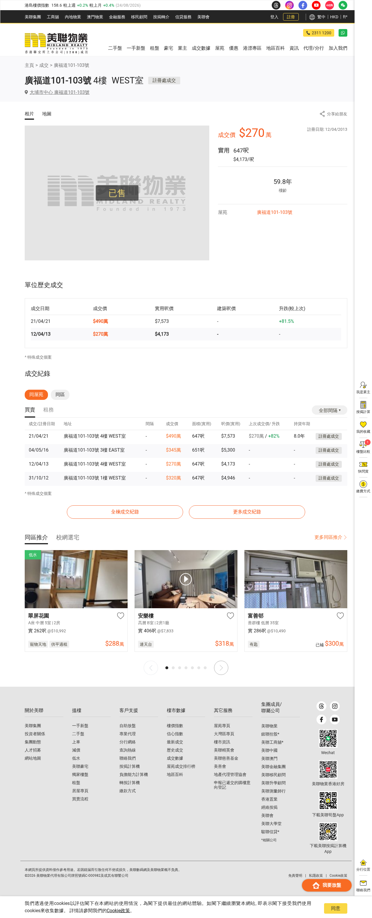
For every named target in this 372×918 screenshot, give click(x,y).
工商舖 (53, 17)
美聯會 (203, 17)
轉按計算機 (129, 782)
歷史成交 (175, 750)
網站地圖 (33, 758)
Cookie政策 (118, 910)
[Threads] (321, 706)
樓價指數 (175, 725)
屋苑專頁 (222, 725)
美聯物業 (269, 726)
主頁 (29, 65)
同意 (335, 908)
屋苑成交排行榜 (181, 766)
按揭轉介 (161, 17)
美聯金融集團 (273, 766)
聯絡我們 (127, 758)
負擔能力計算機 (133, 774)
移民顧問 (139, 17)
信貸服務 (183, 17)
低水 (76, 758)
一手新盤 (80, 725)
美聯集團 (33, 17)
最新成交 (175, 742)
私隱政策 (316, 876)
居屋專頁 (80, 790)
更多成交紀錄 (247, 512)
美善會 (220, 766)
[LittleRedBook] (328, 769)
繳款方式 (127, 790)
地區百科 (175, 774)
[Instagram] (335, 706)
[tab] (30, 410)
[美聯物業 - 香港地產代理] (56, 43)
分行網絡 (127, 742)
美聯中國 (269, 750)
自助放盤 (127, 725)
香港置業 (269, 799)
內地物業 (73, 17)
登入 (274, 17)
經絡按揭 (269, 807)
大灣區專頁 (224, 733)
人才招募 (33, 750)
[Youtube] (335, 719)
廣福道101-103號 (71, 65)
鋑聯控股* (270, 734)
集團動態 (33, 742)
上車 (76, 742)
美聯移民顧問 (273, 774)
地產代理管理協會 (230, 774)
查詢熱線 (127, 750)
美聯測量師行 (273, 791)
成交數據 (175, 758)
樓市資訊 (222, 742)
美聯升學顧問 (273, 783)
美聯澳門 (269, 758)
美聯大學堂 (271, 823)
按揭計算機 (129, 766)
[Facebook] (321, 719)
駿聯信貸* (270, 831)
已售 (117, 193)
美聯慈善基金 (226, 758)
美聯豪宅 (80, 766)
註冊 (291, 17)
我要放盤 (332, 885)
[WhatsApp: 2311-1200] (343, 33)
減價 (76, 750)
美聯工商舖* (272, 742)
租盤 (76, 782)
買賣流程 (80, 799)
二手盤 (78, 733)
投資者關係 (35, 733)
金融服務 (117, 17)
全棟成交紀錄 (125, 512)
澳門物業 (95, 17)
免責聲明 (295, 876)
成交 (44, 65)
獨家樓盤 (80, 774)
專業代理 (127, 733)
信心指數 (175, 733)
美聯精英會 (224, 750)
